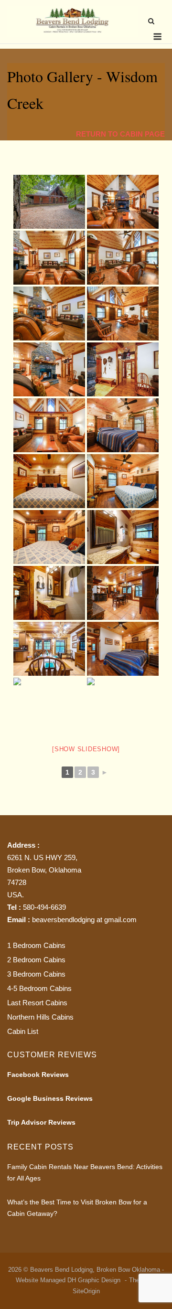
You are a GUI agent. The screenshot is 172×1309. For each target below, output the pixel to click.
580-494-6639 (44, 907)
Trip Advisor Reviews (41, 1122)
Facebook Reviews (38, 1074)
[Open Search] (151, 22)
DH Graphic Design (94, 1280)
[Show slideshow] (86, 749)
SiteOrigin (86, 1291)
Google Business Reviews (50, 1098)
